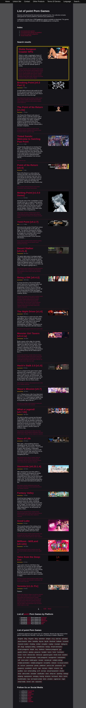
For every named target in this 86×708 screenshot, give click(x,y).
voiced (28, 681)
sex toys (43, 671)
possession (58, 665)
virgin (63, 679)
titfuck (60, 676)
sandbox (20, 671)
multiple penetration (24, 663)
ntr (18, 665)
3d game (31, 638)
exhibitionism (40, 646)
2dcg (25, 638)
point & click (50, 665)
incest (24, 655)
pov (64, 665)
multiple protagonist (36, 663)
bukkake (58, 641)
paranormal (29, 665)
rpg (61, 668)
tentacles (47, 676)
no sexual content (63, 663)
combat (38, 644)
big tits (46, 641)
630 (45, 609)
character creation (23, 644)
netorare (53, 663)
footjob (32, 649)
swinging (35, 676)
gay (60, 649)
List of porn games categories (29, 34)
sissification (40, 673)
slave (47, 673)
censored (65, 641)
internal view (31, 655)
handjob (44, 652)
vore (33, 681)
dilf (19, 646)
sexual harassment (52, 671)
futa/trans (41, 649)
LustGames (27, 691)
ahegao (48, 638)
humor (20, 655)
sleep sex (53, 673)
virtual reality (21, 681)
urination (50, 679)
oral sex (22, 665)
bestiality (35, 641)
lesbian (20, 657)
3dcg (36, 638)
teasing (42, 676)
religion (50, 668)
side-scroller (26, 673)
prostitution (28, 668)
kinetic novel (57, 655)
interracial (39, 655)
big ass (41, 641)
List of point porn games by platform (31, 32)
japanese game (47, 655)
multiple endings (57, 660)
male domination (31, 657)
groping (31, 652)
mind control (24, 660)
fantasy (48, 646)
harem (49, 652)
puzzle (35, 668)
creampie (57, 644)
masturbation (61, 657)
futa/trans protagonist (52, 649)
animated (64, 638)
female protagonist (23, 649)
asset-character (22, 641)
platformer (43, 665)
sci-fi (38, 671)
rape (39, 668)
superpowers (28, 676)
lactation (64, 655)
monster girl (47, 660)
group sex (37, 652)
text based (55, 676)
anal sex (58, 638)
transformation (22, 679)
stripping (20, 676)
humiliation (60, 652)
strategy (65, 673)
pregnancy (21, 668)
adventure (42, 638)
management (52, 657)
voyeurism (38, 681)
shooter (62, 671)
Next (49, 609)
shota (19, 673)
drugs (22, 646)
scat (25, 671)
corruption (44, 644)
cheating (32, 644)
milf (19, 660)
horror (54, 652)
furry (36, 649)
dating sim (64, 644)
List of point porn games (28, 31)
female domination (56, 646)
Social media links (26, 35)
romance (56, 668)
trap (28, 679)
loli (24, 657)
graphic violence (23, 652)
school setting (32, 671)
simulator (33, 673)
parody (36, 665)
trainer (65, 676)
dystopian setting (30, 646)
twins (44, 679)
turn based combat (36, 679)
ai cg (53, 638)
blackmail (52, 641)
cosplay (51, 644)
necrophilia (47, 663)
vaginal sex (57, 679)
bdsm (29, 641)
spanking (59, 673)
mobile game (33, 660)
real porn (44, 668)
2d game (20, 638)
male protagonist (42, 657)
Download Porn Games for (34, 617)
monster (40, 660)
